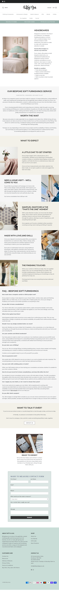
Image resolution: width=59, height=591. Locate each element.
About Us (33, 536)
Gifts (43, 14)
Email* (12, 484)
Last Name (33, 479)
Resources (5, 558)
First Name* (14, 479)
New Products (35, 543)
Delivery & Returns (7, 560)
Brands (48, 14)
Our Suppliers (23, 18)
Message (13, 509)
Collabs (54, 14)
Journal (37, 18)
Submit (29, 517)
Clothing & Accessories (8, 14)
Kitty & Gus (7, 582)
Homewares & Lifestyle (21, 14)
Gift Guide (33, 541)
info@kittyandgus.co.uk (37, 566)
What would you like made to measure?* (21, 496)
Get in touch (14, 390)
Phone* (12, 490)
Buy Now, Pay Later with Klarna (10, 567)
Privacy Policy (6, 563)
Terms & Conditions (7, 565)
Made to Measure (34, 14)
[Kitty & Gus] (29, 7)
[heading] (29, 476)
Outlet (31, 18)
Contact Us (29, 422)
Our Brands (34, 538)
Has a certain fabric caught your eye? (20, 502)
